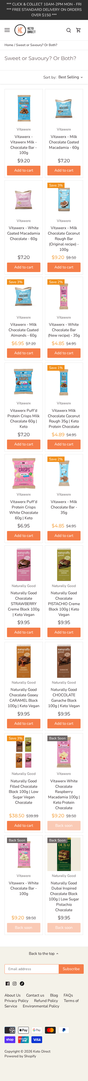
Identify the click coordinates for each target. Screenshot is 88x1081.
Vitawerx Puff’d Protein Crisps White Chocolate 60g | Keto (23, 506)
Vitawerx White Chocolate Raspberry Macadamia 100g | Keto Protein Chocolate (64, 791)
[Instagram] (14, 983)
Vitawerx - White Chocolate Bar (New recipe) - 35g (64, 326)
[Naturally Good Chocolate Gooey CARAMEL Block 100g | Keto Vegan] (23, 661)
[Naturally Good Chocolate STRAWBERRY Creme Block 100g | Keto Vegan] (23, 564)
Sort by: (49, 77)
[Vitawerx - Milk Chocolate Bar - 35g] (64, 473)
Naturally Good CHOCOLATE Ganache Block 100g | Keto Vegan (64, 694)
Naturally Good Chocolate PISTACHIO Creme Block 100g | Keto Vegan (64, 600)
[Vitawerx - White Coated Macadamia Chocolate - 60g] (23, 199)
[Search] (69, 30)
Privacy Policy (16, 1000)
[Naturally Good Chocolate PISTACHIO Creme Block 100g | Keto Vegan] (64, 564)
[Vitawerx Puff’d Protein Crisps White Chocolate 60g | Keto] (23, 473)
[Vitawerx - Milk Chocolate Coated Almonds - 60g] (23, 296)
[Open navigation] (7, 30)
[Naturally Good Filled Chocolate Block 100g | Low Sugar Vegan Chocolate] (23, 752)
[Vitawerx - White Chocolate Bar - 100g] (23, 854)
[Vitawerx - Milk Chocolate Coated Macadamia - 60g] (64, 108)
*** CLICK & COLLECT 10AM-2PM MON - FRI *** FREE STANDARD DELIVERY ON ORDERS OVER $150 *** (44, 10)
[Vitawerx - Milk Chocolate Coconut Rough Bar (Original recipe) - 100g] (64, 199)
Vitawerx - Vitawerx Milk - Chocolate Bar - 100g (23, 141)
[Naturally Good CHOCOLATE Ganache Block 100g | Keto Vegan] (64, 661)
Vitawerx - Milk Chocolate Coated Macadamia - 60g (64, 138)
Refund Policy (46, 1000)
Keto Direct (41, 1051)
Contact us (35, 995)
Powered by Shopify (20, 1056)
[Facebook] (7, 983)
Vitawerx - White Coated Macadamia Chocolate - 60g (23, 230)
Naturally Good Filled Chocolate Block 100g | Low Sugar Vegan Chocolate (23, 788)
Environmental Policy (41, 1006)
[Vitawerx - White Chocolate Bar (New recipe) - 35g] (64, 296)
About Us (13, 995)
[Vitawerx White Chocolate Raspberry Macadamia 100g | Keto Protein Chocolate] (64, 752)
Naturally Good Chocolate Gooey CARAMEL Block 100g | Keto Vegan (23, 694)
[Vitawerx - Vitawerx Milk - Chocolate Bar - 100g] (23, 108)
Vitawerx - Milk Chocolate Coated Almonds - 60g (24, 326)
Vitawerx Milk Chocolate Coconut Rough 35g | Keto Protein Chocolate (64, 415)
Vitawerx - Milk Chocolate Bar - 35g (64, 503)
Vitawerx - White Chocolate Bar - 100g (24, 885)
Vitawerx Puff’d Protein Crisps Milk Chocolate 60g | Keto (23, 415)
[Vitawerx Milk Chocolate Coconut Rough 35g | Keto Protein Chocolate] (64, 381)
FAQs (68, 995)
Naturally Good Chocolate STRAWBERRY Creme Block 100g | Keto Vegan (23, 600)
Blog (54, 995)
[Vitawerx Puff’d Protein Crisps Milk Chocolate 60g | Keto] (23, 381)
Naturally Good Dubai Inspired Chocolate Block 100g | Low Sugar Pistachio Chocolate (64, 893)
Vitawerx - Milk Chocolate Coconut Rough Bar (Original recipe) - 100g (64, 235)
